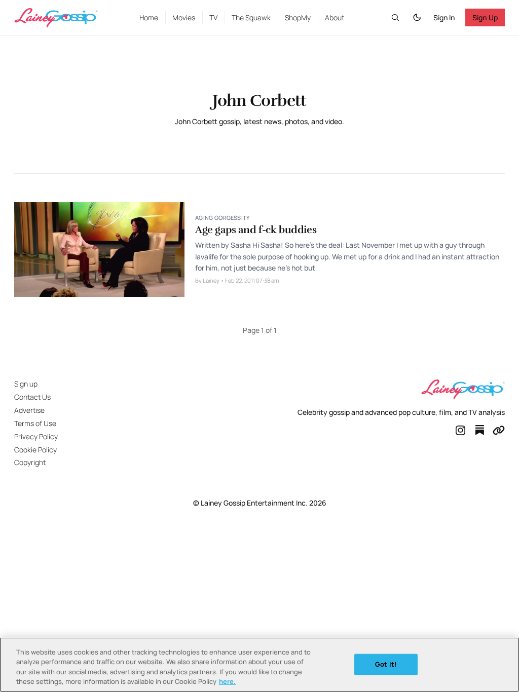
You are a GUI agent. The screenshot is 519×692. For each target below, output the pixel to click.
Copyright (30, 462)
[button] (395, 18)
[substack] (479, 430)
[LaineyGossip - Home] (66, 17)
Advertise (29, 410)
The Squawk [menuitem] (251, 17)
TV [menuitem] (213, 17)
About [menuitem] (334, 17)
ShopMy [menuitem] (298, 17)
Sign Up (485, 17)
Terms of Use (35, 423)
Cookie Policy (35, 449)
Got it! (386, 664)
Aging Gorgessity (222, 217)
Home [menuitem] (148, 17)
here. (227, 681)
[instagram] (460, 430)
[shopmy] (499, 430)
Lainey (211, 280)
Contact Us (32, 397)
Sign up (26, 384)
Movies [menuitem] (183, 17)
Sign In (444, 17)
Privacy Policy (36, 436)
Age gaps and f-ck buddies (255, 229)
